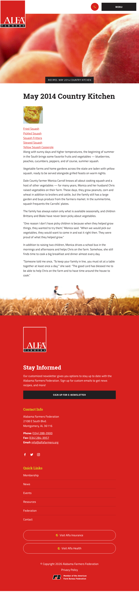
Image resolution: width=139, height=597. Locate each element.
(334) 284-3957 (39, 438)
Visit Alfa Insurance (71, 535)
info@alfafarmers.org (45, 442)
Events (27, 493)
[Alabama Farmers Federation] (34, 339)
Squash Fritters (32, 138)
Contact (28, 519)
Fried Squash (31, 128)
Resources (29, 502)
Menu (118, 7)
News (26, 484)
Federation (30, 510)
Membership (31, 475)
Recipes (52, 80)
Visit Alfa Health (71, 548)
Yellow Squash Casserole (38, 147)
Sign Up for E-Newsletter (69, 395)
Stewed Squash (32, 142)
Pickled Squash (32, 133)
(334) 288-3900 (95, 7)
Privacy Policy (69, 570)
